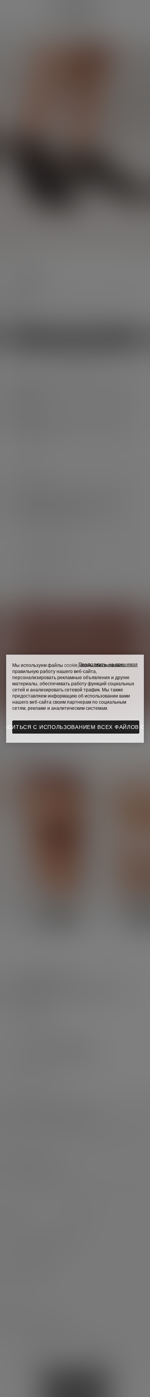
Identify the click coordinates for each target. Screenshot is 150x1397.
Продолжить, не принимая (108, 664)
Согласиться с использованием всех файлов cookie (75, 727)
